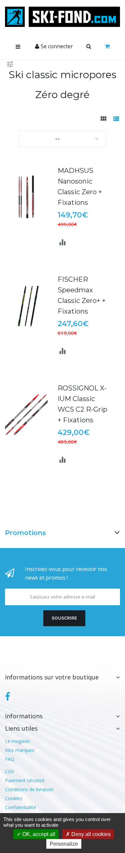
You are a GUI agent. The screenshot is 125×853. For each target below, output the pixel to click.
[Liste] (116, 119)
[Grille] (103, 119)
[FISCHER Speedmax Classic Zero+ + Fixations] (26, 305)
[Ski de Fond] (62, 17)
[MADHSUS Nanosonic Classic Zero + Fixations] (26, 197)
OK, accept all (38, 834)
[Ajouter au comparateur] (62, 242)
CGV (9, 771)
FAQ (9, 759)
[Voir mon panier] (107, 46)
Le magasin (17, 741)
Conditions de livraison (29, 789)
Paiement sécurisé (25, 780)
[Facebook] (7, 696)
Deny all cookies (90, 834)
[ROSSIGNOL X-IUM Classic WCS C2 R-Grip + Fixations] (26, 414)
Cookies (13, 798)
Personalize (64, 844)
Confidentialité (20, 807)
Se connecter (56, 46)
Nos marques (19, 750)
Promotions (25, 533)
